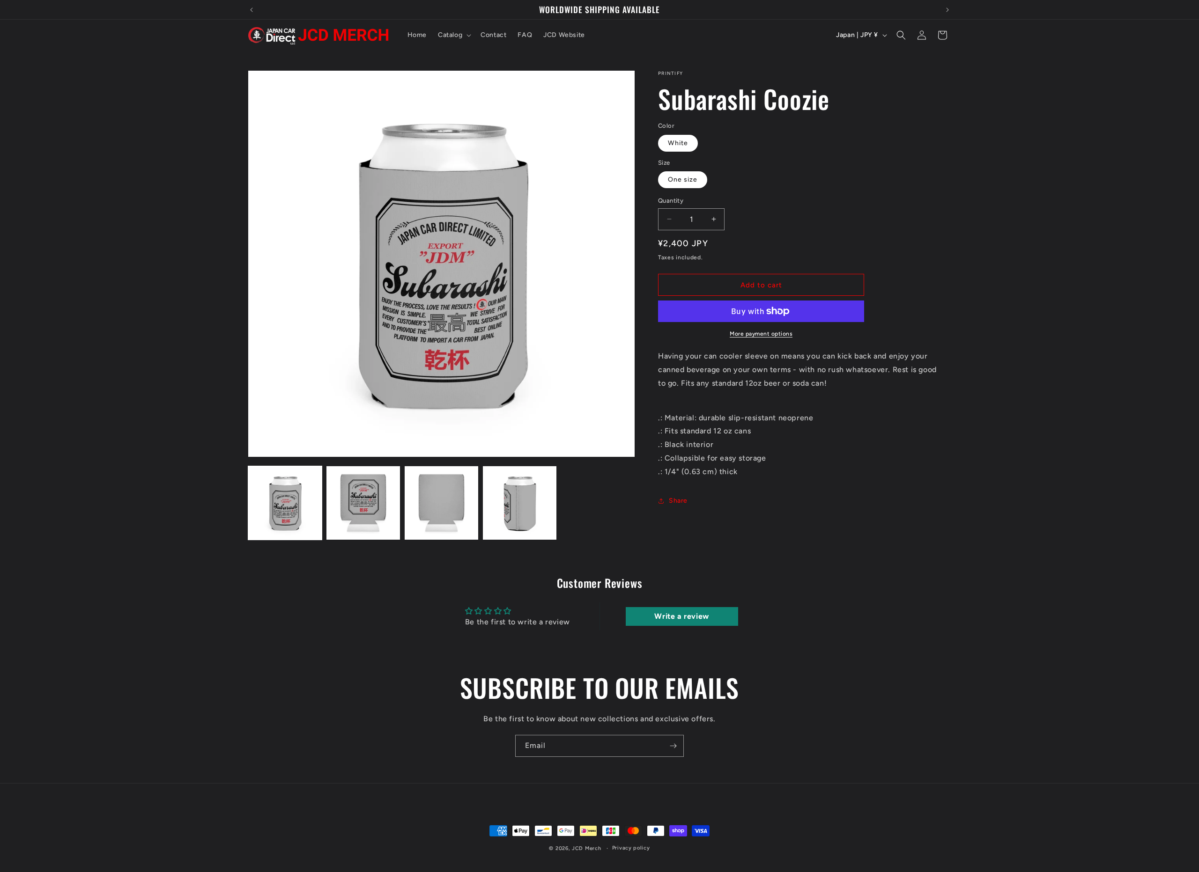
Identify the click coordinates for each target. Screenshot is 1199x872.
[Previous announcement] (251, 10)
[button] (453, 35)
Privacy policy (631, 848)
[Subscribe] (673, 746)
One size (682, 179)
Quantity (670, 200)
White (678, 143)
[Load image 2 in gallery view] (363, 503)
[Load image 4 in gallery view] (519, 503)
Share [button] (678, 501)
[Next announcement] (947, 10)
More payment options (761, 333)
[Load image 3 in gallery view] (441, 503)
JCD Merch (586, 848)
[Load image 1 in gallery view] (285, 503)
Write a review (681, 616)
